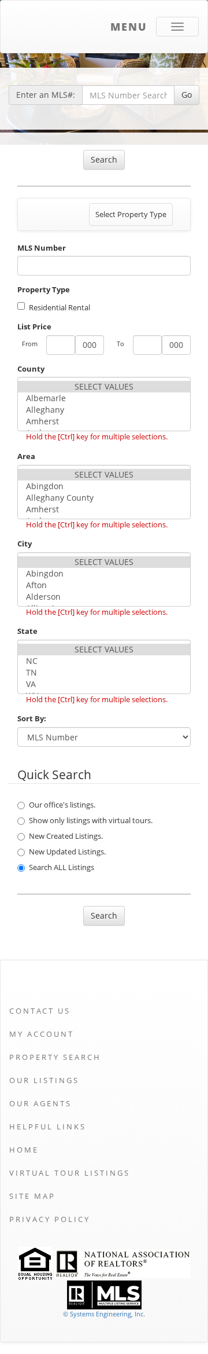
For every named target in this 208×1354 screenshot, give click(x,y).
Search (104, 159)
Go (186, 94)
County (30, 369)
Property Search (55, 1057)
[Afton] (104, 585)
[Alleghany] (104, 410)
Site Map (32, 1196)
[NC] (104, 661)
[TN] (104, 672)
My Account (41, 1034)
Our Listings (44, 1080)
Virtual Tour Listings (69, 1173)
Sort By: (31, 718)
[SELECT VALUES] (104, 386)
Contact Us (39, 1011)
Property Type (43, 289)
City (24, 543)
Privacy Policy (49, 1219)
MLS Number (41, 248)
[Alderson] (104, 597)
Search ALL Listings (61, 867)
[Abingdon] (104, 486)
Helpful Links (47, 1126)
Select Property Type (130, 217)
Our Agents (40, 1103)
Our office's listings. (62, 804)
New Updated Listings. (67, 851)
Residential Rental (59, 307)
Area (26, 456)
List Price (34, 326)
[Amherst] (104, 421)
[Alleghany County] (104, 498)
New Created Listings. (66, 836)
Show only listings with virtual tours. (91, 820)
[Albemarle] (104, 398)
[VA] (104, 684)
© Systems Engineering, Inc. (104, 1313)
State (27, 631)
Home (24, 1149)
